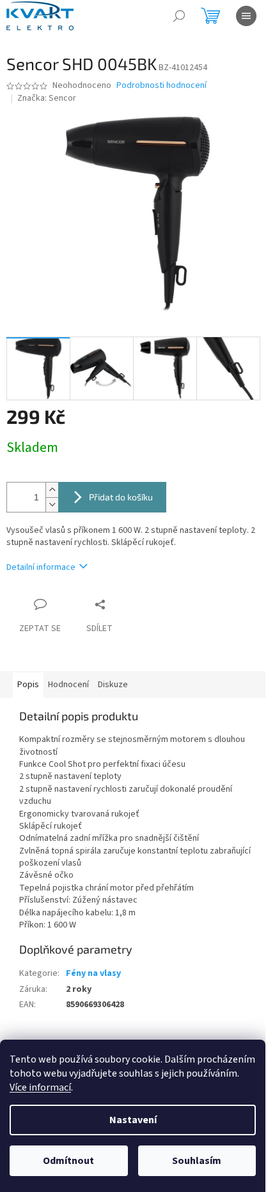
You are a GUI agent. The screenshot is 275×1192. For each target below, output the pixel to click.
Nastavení (133, 1120)
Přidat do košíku (121, 496)
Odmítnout (68, 1161)
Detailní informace (40, 567)
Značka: (46, 98)
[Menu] (246, 16)
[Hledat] (179, 16)
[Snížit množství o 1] (51, 504)
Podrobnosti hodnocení (161, 86)
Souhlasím (196, 1161)
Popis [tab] (28, 684)
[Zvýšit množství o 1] (51, 490)
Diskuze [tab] (113, 684)
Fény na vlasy (93, 973)
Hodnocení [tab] (68, 684)
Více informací (40, 1087)
